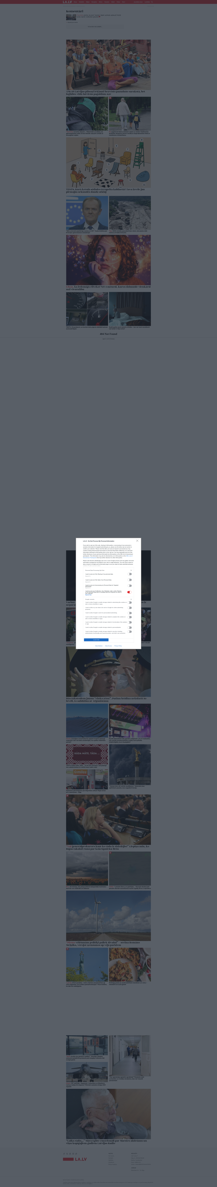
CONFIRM (96, 640)
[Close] (137, 541)
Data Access (108, 646)
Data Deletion (99, 646)
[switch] (129, 574)
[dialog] (108, 593)
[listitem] (108, 570)
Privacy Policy (118, 646)
